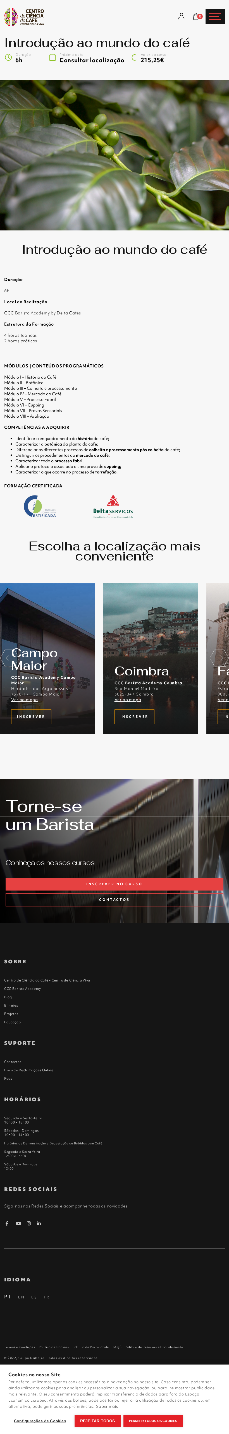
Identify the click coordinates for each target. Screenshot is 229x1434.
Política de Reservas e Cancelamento (154, 1347)
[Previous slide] (10, 658)
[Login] (181, 16)
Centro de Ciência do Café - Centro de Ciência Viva (47, 980)
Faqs (8, 1078)
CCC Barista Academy (22, 989)
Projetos (11, 1014)
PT (8, 1296)
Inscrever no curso (114, 884)
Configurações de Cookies (40, 1421)
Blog (8, 997)
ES (34, 1297)
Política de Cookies (54, 1347)
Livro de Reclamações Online (29, 1070)
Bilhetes (11, 1005)
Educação (12, 1022)
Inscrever (31, 716)
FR (47, 1297)
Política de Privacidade (91, 1347)
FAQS (117, 1347)
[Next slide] (219, 658)
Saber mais (107, 1406)
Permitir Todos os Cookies (153, 1421)
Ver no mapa (24, 699)
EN (21, 1297)
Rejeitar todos (97, 1421)
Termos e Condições (19, 1347)
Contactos (114, 900)
